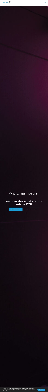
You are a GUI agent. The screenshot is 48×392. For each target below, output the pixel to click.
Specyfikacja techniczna (31, 209)
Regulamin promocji (16, 209)
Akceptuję (41, 389)
